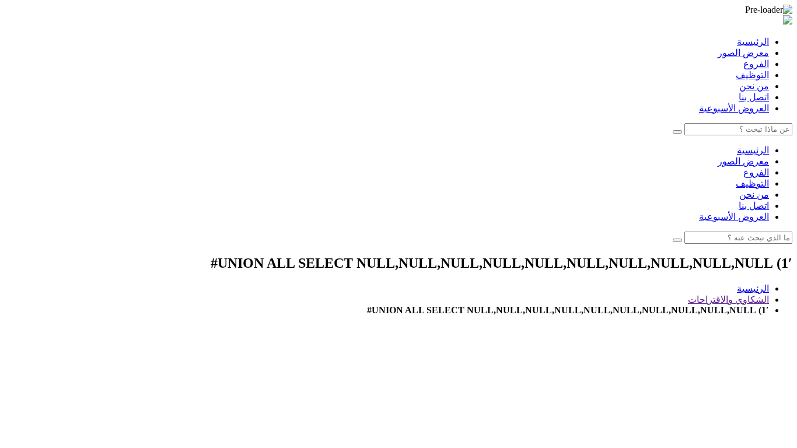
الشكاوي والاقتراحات (728, 299)
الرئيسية (753, 42)
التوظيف (752, 75)
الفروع (756, 64)
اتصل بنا (754, 97)
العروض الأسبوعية (734, 108)
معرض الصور (743, 53)
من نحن (754, 86)
